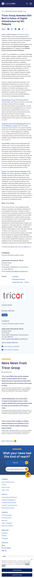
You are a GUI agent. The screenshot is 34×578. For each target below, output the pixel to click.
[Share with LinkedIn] (8, 29)
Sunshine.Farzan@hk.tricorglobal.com (16, 271)
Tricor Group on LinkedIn (11, 350)
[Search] (27, 3)
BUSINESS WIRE (23, 34)
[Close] (31, 559)
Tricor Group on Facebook (11, 346)
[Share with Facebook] (15, 29)
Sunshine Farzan (6, 263)
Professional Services (18, 279)
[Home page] (8, 3)
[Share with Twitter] (12, 29)
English (4, 315)
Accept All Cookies (17, 575)
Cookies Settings (17, 570)
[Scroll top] (28, 475)
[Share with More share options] (26, 29)
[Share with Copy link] (22, 29)
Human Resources (17, 282)
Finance (26, 282)
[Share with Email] (19, 29)
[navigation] (30, 3)
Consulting (15, 276)
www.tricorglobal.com (24, 247)
